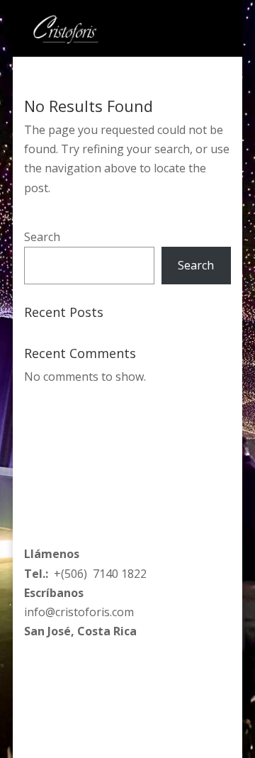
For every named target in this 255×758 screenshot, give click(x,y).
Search (42, 237)
